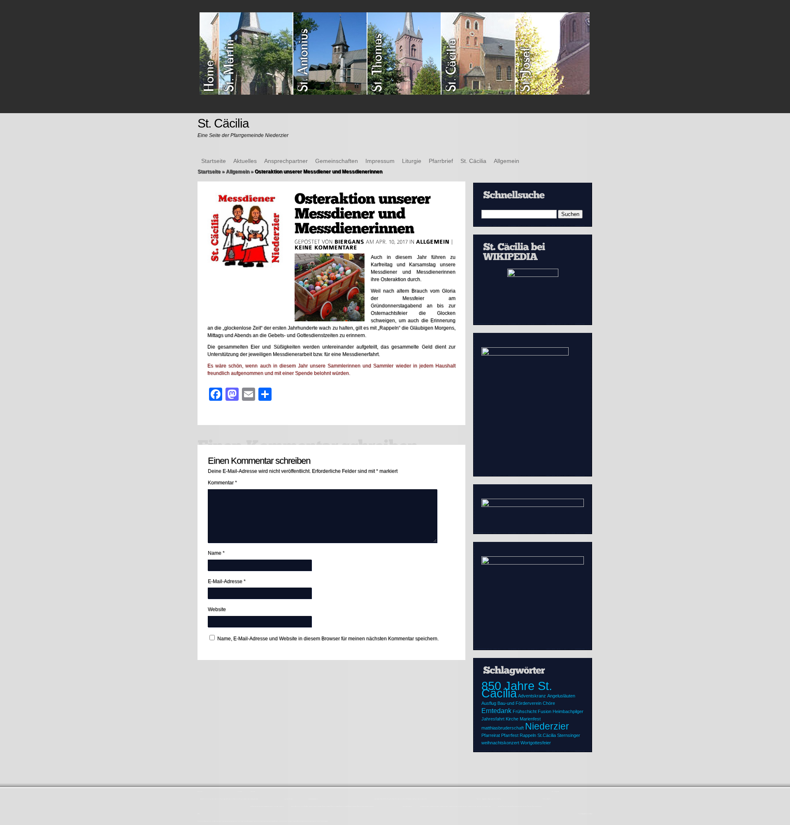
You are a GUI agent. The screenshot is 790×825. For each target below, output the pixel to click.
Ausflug (488, 703)
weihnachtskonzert (500, 742)
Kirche (512, 718)
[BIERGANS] (349, 241)
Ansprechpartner (286, 161)
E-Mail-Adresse (227, 581)
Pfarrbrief (441, 161)
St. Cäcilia (473, 161)
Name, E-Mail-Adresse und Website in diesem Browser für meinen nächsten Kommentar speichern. (328, 638)
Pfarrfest (509, 735)
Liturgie (411, 161)
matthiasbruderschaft (502, 727)
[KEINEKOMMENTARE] (326, 247)
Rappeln (528, 735)
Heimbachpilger (568, 711)
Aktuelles (245, 161)
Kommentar (222, 483)
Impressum (380, 161)
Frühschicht (525, 711)
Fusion (544, 711)
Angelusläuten (561, 695)
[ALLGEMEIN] (433, 241)
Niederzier (547, 726)
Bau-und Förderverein (519, 703)
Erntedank (496, 710)
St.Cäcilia (546, 735)
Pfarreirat (490, 735)
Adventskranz (532, 695)
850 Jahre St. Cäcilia (516, 689)
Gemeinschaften (336, 161)
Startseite (213, 161)
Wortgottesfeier (535, 742)
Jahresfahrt (492, 718)
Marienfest (530, 718)
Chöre (549, 703)
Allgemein (506, 161)
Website (217, 609)
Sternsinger (568, 735)
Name (216, 553)
